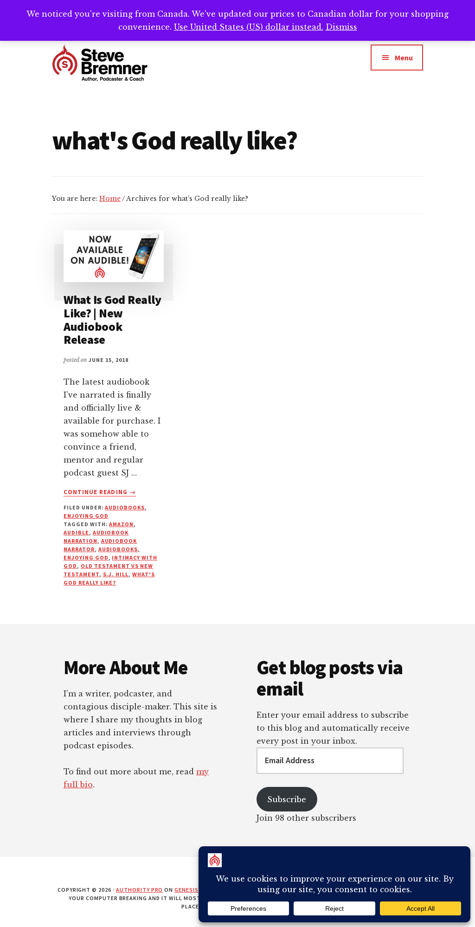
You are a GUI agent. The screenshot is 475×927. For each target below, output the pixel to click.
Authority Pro (139, 889)
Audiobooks (125, 507)
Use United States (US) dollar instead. (248, 27)
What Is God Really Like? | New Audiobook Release (112, 319)
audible (76, 532)
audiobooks (118, 549)
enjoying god (86, 515)
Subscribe (286, 799)
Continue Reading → (100, 492)
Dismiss (341, 27)
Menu (404, 57)
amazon (121, 524)
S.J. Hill (116, 574)
